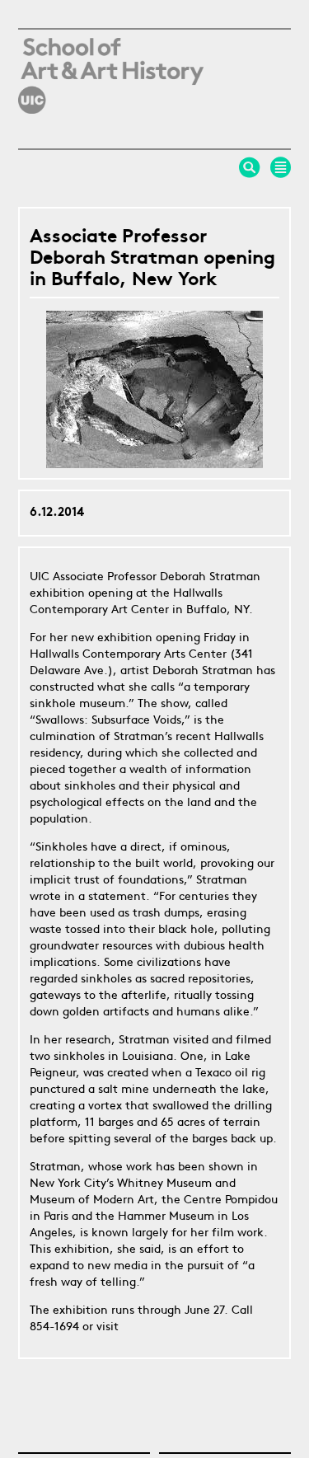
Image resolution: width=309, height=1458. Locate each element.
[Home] (111, 127)
